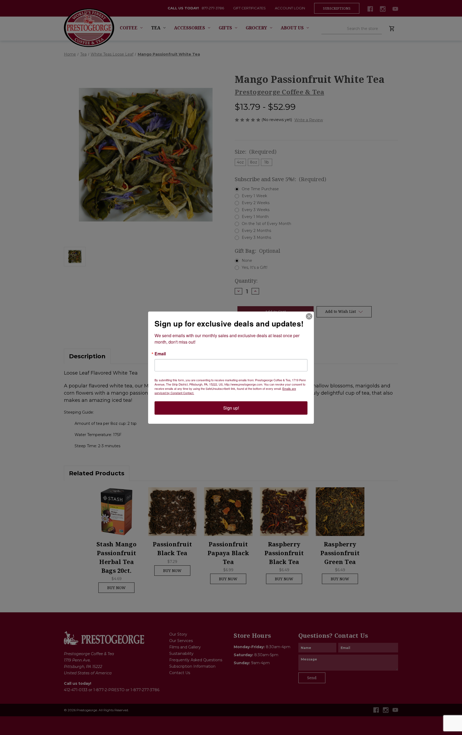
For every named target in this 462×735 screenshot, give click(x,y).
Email (160, 354)
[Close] (309, 316)
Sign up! (231, 408)
